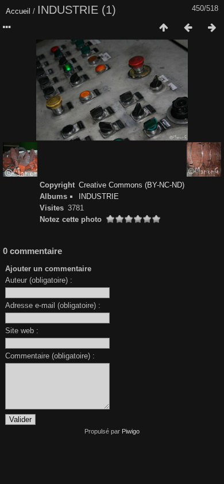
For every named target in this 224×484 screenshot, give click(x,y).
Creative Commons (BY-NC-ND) (131, 185)
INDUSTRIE (99, 196)
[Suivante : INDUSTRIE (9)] (212, 28)
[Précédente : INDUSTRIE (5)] (188, 28)
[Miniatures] (164, 28)
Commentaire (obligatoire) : (50, 356)
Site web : (21, 330)
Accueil (18, 11)
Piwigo (131, 431)
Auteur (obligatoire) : (38, 280)
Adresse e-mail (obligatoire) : (53, 305)
